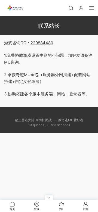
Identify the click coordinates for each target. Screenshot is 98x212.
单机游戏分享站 (15, 8)
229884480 (41, 42)
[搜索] (70, 7)
